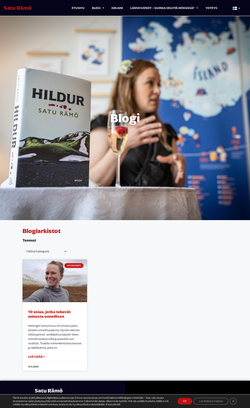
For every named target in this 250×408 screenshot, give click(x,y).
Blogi (96, 8)
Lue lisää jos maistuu (211, 401)
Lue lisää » (36, 356)
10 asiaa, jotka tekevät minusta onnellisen (49, 314)
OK (185, 401)
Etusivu (78, 8)
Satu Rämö (18, 8)
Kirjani (117, 8)
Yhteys (211, 8)
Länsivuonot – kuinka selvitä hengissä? (162, 8)
